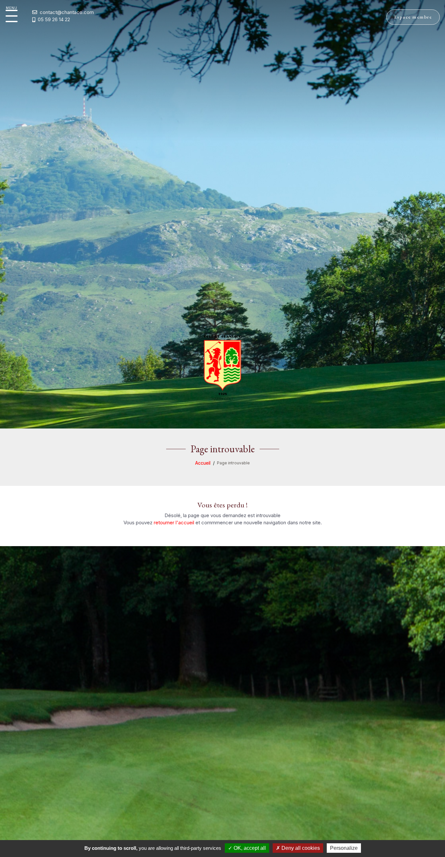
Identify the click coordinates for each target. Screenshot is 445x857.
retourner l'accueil (174, 522)
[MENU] (12, 16)
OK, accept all (249, 848)
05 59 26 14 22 (54, 19)
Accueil (202, 463)
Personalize (344, 848)
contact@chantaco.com (67, 12)
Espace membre (413, 17)
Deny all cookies (300, 848)
